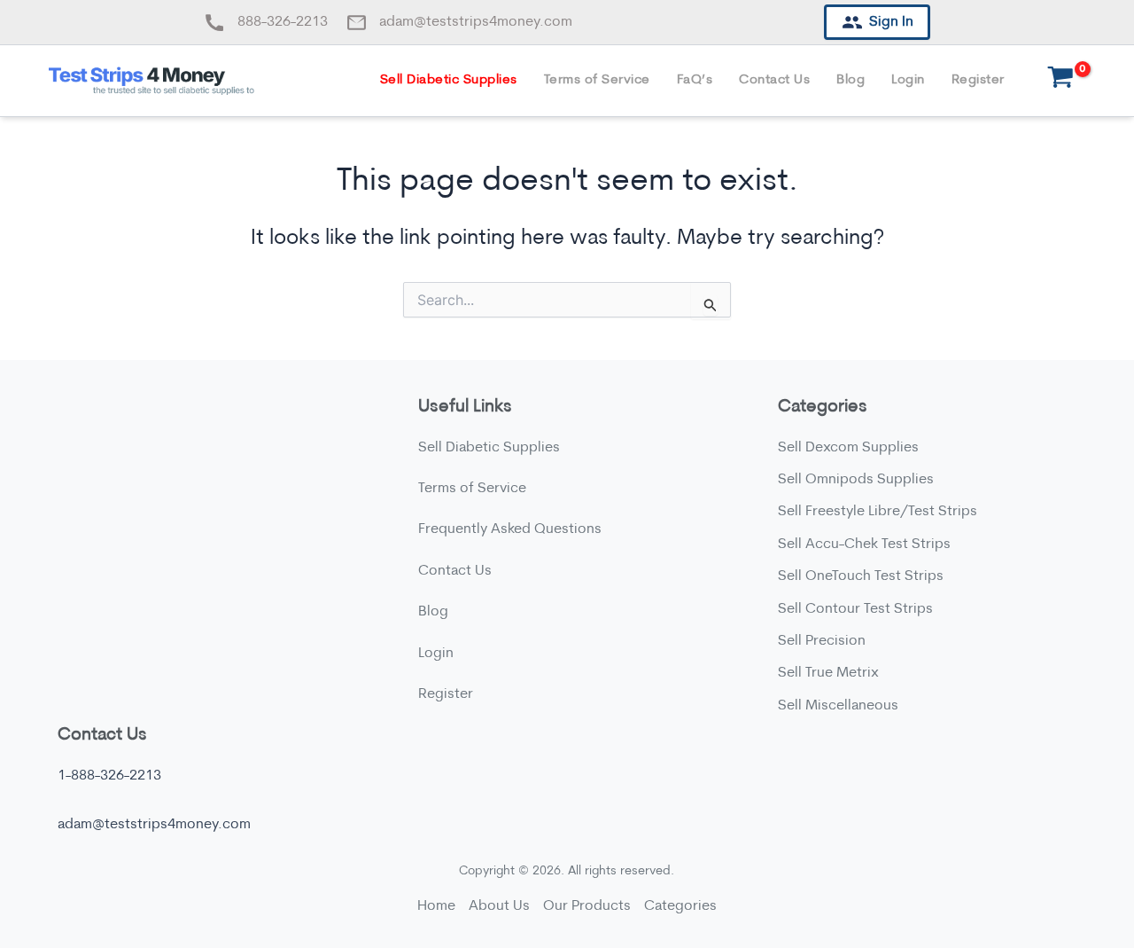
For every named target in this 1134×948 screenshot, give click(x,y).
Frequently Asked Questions (510, 529)
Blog (850, 80)
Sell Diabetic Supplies (448, 80)
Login (908, 80)
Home (436, 906)
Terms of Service (597, 80)
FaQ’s (695, 80)
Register (978, 80)
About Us (499, 906)
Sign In (891, 22)
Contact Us (774, 80)
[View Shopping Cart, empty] (1061, 81)
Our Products (587, 906)
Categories (680, 906)
